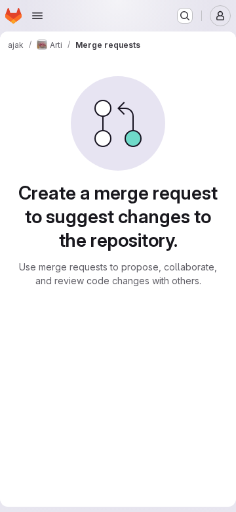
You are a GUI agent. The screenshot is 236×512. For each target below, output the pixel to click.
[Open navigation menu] (37, 15)
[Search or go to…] (185, 16)
